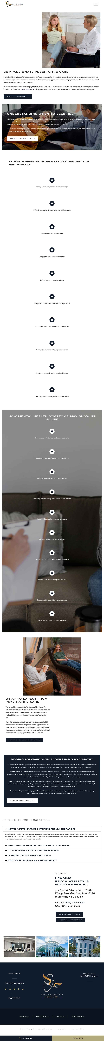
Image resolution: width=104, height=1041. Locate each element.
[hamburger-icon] (96, 4)
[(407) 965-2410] (20, 1038)
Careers (14, 998)
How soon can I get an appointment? (32, 860)
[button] (52, 829)
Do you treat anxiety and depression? (33, 850)
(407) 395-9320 (74, 902)
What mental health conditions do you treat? (39, 845)
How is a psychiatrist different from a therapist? (41, 829)
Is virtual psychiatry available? (29, 855)
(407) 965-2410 (27, 1038)
